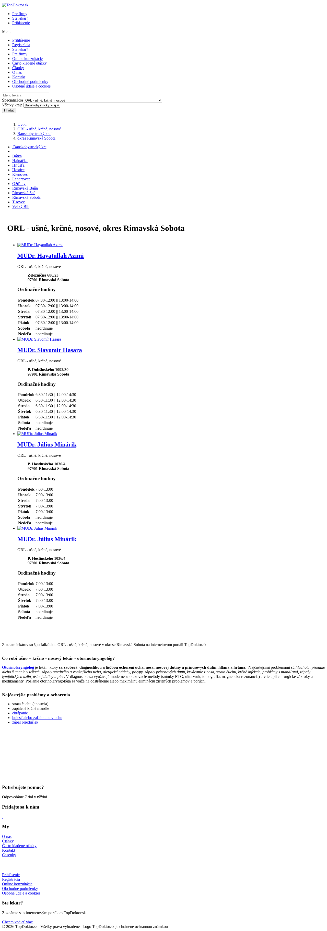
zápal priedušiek (25, 722)
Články (18, 68)
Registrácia (21, 45)
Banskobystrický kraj (34, 133)
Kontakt (18, 77)
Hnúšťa (18, 165)
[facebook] (2, 817)
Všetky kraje (12, 105)
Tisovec (18, 202)
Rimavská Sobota (26, 197)
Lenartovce (21, 179)
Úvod (22, 124)
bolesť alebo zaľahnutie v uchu (37, 717)
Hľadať (9, 110)
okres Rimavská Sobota (36, 138)
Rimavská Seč (23, 193)
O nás (17, 72)
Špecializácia (12, 100)
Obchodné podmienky (30, 81)
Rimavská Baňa (25, 188)
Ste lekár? (20, 18)
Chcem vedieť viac (17, 922)
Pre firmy (19, 13)
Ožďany (19, 183)
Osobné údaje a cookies (31, 86)
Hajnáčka (20, 160)
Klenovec (20, 174)
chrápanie (20, 713)
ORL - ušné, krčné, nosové (39, 129)
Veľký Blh (20, 206)
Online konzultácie (27, 58)
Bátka (17, 156)
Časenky (9, 855)
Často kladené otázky (29, 63)
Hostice (18, 170)
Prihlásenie (21, 23)
